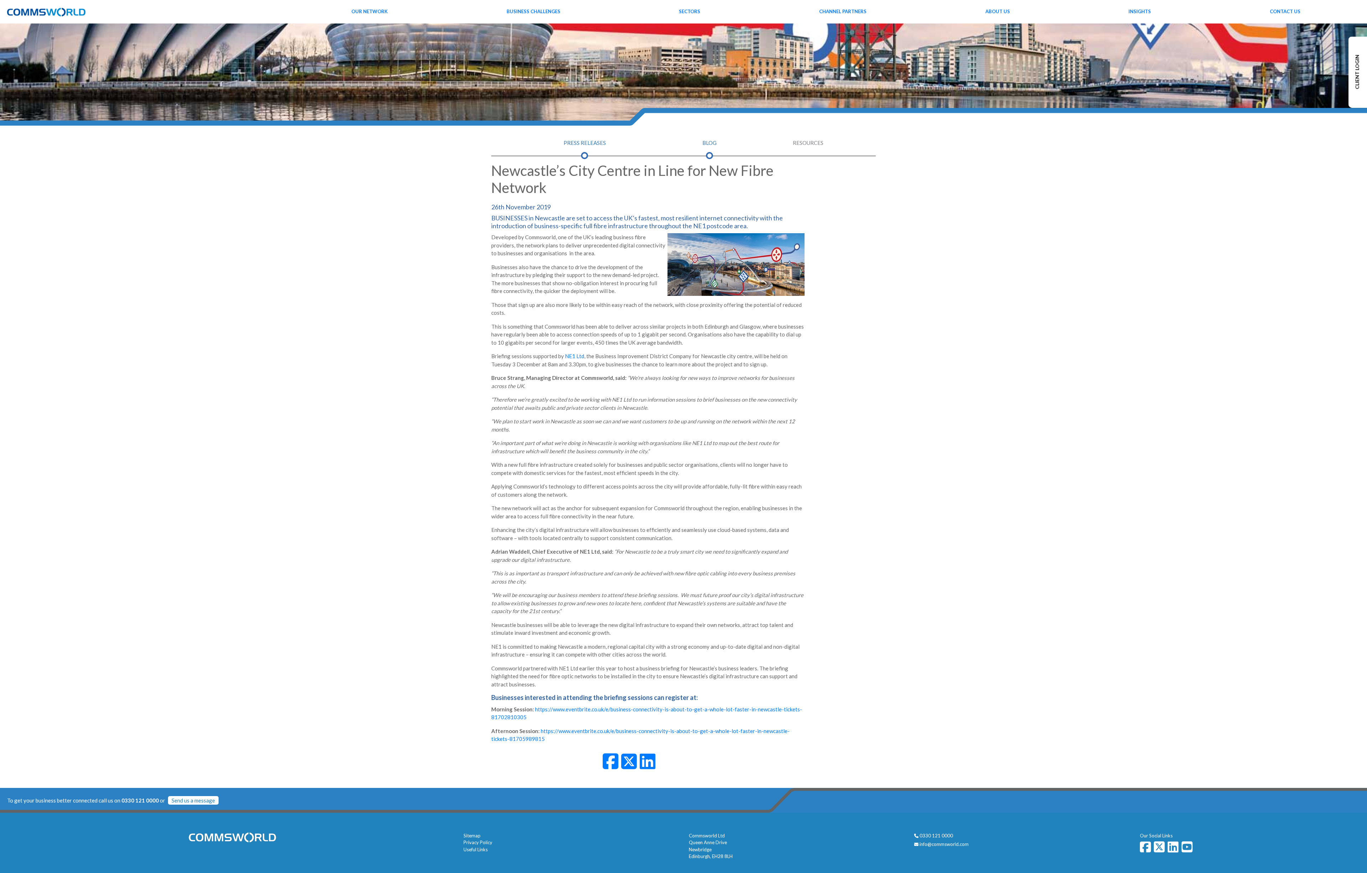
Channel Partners (842, 11)
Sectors (689, 11)
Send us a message (193, 800)
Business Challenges (533, 11)
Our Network (369, 11)
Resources (808, 143)
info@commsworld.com (944, 844)
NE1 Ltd (574, 356)
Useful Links (475, 849)
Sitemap (472, 835)
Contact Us (1285, 11)
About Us (997, 11)
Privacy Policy (477, 842)
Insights (1139, 11)
